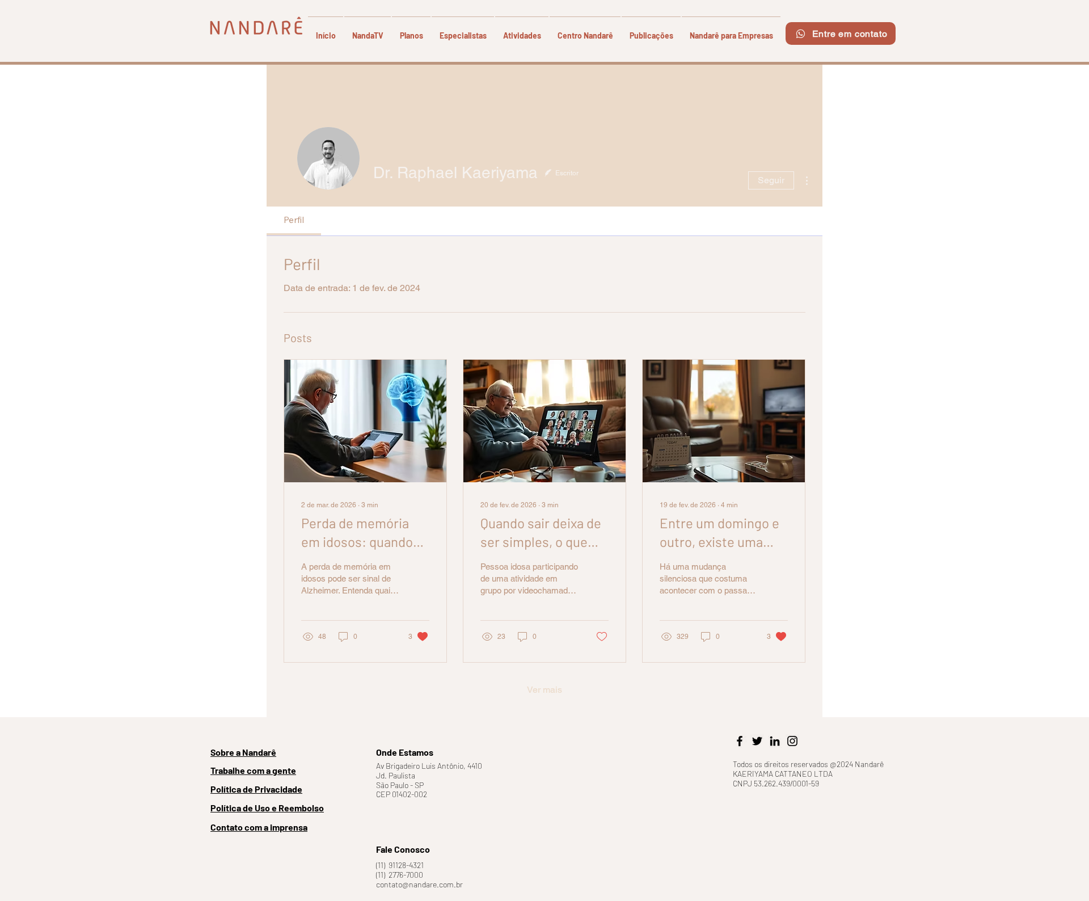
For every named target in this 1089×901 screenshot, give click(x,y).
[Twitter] (757, 741)
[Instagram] (792, 741)
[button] (411, 30)
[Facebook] (739, 741)
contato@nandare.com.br (419, 884)
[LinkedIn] (775, 741)
